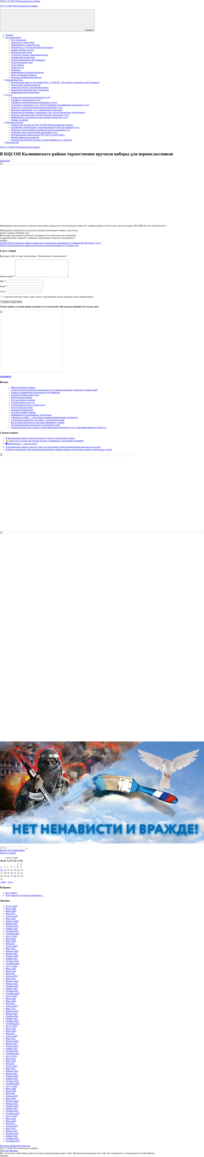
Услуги (9, 95)
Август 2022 (11, 1026)
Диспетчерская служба (22, 407)
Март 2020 (11, 1098)
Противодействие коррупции (25, 395)
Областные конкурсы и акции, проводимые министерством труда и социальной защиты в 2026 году (58, 427)
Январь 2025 (11, 953)
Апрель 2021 (12, 1066)
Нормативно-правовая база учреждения (30, 90)
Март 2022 (11, 1038)
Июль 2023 (11, 998)
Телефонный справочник (23, 57)
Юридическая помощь (21, 397)
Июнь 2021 (11, 1061)
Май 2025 (10, 943)
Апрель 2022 (12, 1036)
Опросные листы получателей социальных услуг (34, 132)
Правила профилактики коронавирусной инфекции (35, 392)
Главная (9, 35)
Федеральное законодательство (26, 85)
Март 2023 (11, 1008)
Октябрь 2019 (12, 1111)
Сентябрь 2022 (12, 1023)
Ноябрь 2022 (11, 1018)
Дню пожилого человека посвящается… (25, 895)
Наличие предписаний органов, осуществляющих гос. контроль (41, 140)
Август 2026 (11, 906)
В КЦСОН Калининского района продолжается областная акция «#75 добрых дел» (39, 245)
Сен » (10, 882)
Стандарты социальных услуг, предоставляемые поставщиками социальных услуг (50, 105)
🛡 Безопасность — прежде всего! (21, 444)
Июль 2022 (11, 1028)
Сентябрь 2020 (12, 1083)
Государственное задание (23, 400)
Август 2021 (11, 1056)
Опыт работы (17, 65)
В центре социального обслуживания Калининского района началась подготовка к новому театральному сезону (59, 449)
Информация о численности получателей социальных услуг (39, 117)
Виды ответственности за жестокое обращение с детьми (37, 422)
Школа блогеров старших (23, 387)
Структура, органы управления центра (29, 55)
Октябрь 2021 (12, 1051)
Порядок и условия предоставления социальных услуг (37, 107)
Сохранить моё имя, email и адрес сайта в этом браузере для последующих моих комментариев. (48, 297)
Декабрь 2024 (12, 956)
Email (3, 286)
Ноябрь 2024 (11, 958)
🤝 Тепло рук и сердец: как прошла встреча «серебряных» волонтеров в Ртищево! (45, 441)
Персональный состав (21, 52)
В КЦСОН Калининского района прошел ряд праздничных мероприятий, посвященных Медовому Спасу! (50, 243)
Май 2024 (10, 973)
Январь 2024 (11, 983)
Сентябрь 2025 (12, 933)
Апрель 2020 (12, 1096)
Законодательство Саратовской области (30, 87)
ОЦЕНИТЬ (5, 376)
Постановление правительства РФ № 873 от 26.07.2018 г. (38, 135)
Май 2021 (10, 1063)
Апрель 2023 (12, 1006)
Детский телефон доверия (23, 412)
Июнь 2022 (11, 1031)
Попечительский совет (22, 62)
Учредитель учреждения (22, 42)
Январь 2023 (11, 1013)
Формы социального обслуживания (28, 60)
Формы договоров (19, 120)
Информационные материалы (25, 92)
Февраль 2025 (12, 951)
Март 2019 (11, 1128)
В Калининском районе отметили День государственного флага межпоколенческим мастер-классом (53, 447)
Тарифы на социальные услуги (26, 100)
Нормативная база (14, 80)
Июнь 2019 (11, 1121)
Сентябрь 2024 (12, 963)
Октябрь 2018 (12, 1138)
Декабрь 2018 (12, 1133)
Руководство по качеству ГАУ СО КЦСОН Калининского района (42, 125)
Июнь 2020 (11, 1091)
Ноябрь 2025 (11, 928)
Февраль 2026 (12, 921)
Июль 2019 (11, 1118)
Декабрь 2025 (12, 926)
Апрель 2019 (12, 1126)
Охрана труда (17, 67)
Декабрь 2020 (12, 1076)
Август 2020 (11, 1086)
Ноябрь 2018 (11, 1136)
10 (1, 870)
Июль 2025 (11, 938)
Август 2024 (11, 966)
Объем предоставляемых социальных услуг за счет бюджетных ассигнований (48, 112)
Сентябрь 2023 (12, 993)
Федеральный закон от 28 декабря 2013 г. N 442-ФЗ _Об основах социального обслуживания (55, 82)
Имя (3, 281)
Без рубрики (11, 893)
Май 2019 (10, 1123)
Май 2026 (10, 913)
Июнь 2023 (11, 1001)
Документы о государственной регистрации (32, 47)
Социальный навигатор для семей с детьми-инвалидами (38, 420)
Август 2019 (11, 1116)
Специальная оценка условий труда (28, 405)
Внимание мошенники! (22, 410)
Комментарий (7, 276)
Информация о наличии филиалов (27, 72)
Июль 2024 (11, 968)
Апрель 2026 (12, 916)
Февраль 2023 (12, 1011)
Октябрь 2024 (12, 961)
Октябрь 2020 (12, 1081)
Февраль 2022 (12, 1041)
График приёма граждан (22, 50)
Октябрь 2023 (12, 991)
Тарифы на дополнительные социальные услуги (34, 102)
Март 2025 (11, 948)
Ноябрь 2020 (11, 1078)
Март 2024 (11, 978)
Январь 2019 (11, 1131)
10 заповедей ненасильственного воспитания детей (35, 425)
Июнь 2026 (11, 911)
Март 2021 (11, 1068)
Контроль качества (14, 122)
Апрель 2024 (12, 976)
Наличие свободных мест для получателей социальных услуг (40, 115)
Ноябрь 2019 (11, 1108)
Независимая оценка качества (25, 137)
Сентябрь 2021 (12, 1053)
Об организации (13, 37)
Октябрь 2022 (12, 1021)
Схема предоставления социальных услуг (31, 97)
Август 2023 (11, 996)
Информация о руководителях (25, 45)
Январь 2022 (11, 1043)
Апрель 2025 (12, 946)
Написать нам (12, 142)
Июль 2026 (11, 908)
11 (5, 870)
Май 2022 (10, 1033)
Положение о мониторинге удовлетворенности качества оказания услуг (45, 127)
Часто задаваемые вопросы (24, 75)
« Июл (3, 882)
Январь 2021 (11, 1073)
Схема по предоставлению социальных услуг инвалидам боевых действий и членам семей (54, 390)
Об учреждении (18, 40)
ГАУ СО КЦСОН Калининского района (19, 6)
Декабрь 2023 (12, 986)
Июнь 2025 (11, 941)
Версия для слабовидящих (12, 850)
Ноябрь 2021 (11, 1048)
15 (18, 870)
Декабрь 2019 (12, 1106)
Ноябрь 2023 (11, 988)
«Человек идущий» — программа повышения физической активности (44, 417)
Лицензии (16, 70)
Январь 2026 (11, 923)
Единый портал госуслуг (23, 402)
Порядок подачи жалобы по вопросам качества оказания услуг (40, 130)
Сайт (2, 291)
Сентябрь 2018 (12, 1141)
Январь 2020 (11, 1103)
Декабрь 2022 (12, 1016)
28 (15, 876)
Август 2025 (11, 936)
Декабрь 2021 (12, 1046)
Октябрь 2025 (12, 931)
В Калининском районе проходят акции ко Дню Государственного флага (40, 438)
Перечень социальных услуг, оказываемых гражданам (36, 110)
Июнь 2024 (11, 971)
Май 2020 (10, 1093)
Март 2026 (11, 918)
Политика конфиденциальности (26, 77)
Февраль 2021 (12, 1071)
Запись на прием (8, 853)
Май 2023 (10, 1003)
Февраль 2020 (12, 1101)
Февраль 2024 (12, 981)
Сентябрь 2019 (12, 1113)
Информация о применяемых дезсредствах (31, 415)
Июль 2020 (11, 1088)
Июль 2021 (11, 1058)
